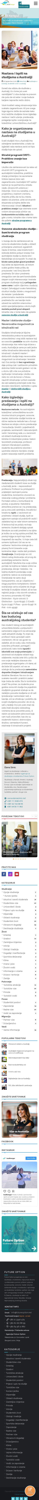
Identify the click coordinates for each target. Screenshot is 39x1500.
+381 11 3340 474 (17, 1319)
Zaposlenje (19, 1006)
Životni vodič (19, 967)
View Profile (31, 1158)
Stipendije (19, 914)
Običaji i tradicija (19, 949)
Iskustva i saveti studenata (19, 899)
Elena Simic (23, 81)
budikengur (11, 1158)
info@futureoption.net (21, 1312)
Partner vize (19, 1020)
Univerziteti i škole (19, 907)
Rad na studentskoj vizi (17, 1065)
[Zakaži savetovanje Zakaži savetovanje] (30, 1489)
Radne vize (19, 1009)
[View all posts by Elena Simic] (19, 748)
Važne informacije (19, 1030)
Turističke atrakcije (19, 985)
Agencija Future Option (15, 1334)
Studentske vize (19, 903)
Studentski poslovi (19, 1002)
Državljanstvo (19, 1023)
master (5, 389)
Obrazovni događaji (19, 925)
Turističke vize (19, 988)
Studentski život (19, 921)
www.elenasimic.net (16, 798)
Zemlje (19, 978)
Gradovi (19, 938)
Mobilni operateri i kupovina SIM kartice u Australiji (17, 853)
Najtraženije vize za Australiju (19, 1079)
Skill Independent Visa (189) (18, 1058)
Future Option (19, 1494)
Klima (19, 960)
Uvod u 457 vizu (14, 1072)
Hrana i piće (19, 964)
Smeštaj (19, 935)
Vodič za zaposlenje (19, 1013)
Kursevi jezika (20, 896)
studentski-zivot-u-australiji (17, 83)
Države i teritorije (19, 975)
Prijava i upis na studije (19, 910)
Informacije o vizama (19, 971)
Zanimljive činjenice (19, 942)
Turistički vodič (19, 996)
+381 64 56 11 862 (17, 1326)
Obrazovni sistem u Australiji (18, 1044)
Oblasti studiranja (19, 917)
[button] (4, 1191)
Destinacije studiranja (19, 928)
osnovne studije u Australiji (15, 315)
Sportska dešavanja (19, 957)
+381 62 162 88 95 (17, 1323)
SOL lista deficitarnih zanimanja (20, 1085)
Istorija (19, 946)
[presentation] (32, 816)
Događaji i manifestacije (19, 953)
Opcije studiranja (19, 892)
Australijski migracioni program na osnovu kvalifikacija (21, 1052)
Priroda (19, 992)
